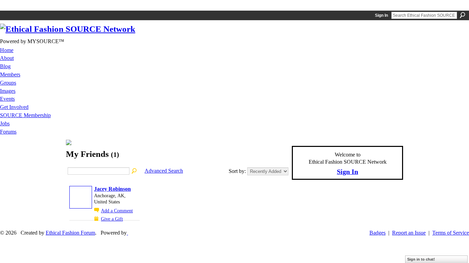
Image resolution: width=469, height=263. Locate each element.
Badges (377, 233)
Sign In (381, 15)
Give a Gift (112, 219)
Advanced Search (164, 171)
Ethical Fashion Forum (70, 233)
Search (462, 15)
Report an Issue (409, 233)
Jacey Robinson (112, 189)
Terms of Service (450, 233)
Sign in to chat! (421, 259)
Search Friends (134, 171)
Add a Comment (117, 210)
